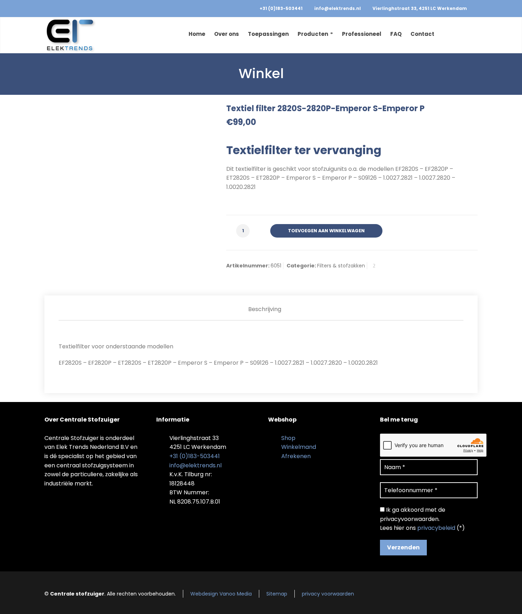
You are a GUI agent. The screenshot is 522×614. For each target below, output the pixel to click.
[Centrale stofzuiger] (70, 35)
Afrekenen (296, 456)
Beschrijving (264, 309)
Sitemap (276, 593)
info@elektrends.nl (337, 8)
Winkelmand (298, 447)
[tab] (264, 309)
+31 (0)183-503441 (281, 8)
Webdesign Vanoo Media (221, 593)
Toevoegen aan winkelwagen (326, 231)
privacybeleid (436, 528)
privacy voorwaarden (328, 593)
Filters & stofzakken (341, 265)
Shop (288, 438)
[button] (9, 604)
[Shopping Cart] (462, 35)
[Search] (473, 35)
